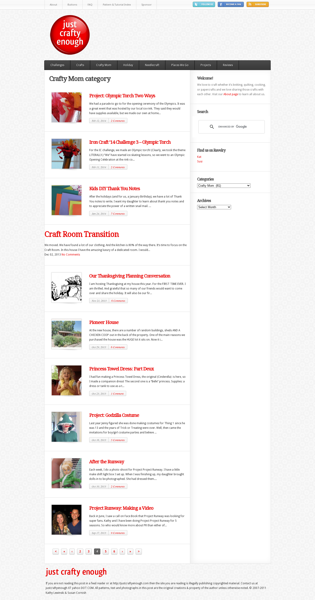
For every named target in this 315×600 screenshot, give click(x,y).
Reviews (228, 65)
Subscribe (258, 6)
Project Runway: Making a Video (121, 508)
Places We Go (180, 65)
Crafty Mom (103, 65)
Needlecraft (152, 65)
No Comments (71, 254)
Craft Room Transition (82, 234)
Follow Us (204, 6)
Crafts (80, 65)
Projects (206, 65)
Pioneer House (104, 322)
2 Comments (118, 120)
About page (230, 94)
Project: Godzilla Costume (114, 415)
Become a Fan (231, 6)
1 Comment (117, 393)
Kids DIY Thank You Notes (114, 188)
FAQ (90, 4)
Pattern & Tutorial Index (117, 4)
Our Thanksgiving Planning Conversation (129, 276)
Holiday (128, 65)
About (53, 4)
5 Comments (118, 440)
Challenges (57, 65)
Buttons (72, 4)
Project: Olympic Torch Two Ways (122, 95)
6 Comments (118, 300)
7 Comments (118, 213)
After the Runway (106, 461)
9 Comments (118, 533)
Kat (199, 156)
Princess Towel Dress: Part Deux (121, 369)
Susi (199, 161)
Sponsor (146, 4)
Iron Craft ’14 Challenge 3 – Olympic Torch (130, 142)
